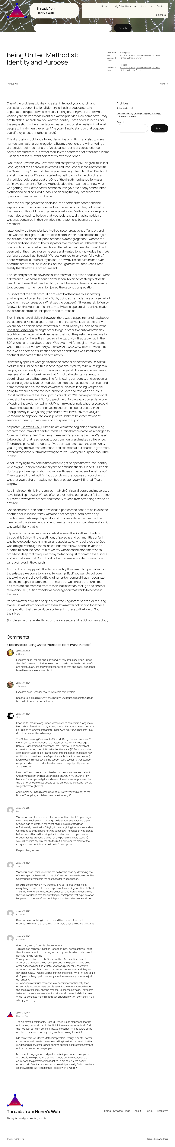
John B (19, 866)
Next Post (164, 83)
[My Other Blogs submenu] (135, 6)
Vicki (18, 717)
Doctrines (156, 55)
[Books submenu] (167, 6)
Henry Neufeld (22, 1016)
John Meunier (22, 686)
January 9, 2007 (23, 650)
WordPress (163, 1139)
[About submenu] (151, 6)
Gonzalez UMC (31, 427)
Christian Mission (143, 55)
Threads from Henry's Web (46, 10)
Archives (122, 103)
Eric (18, 811)
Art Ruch (20, 654)
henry (109, 70)
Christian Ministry (127, 55)
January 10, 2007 (23, 808)
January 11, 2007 (23, 863)
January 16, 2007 (23, 1012)
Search (123, 28)
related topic (40, 620)
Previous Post (12, 83)
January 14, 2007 (23, 911)
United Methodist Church (131, 58)
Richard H (20, 914)
